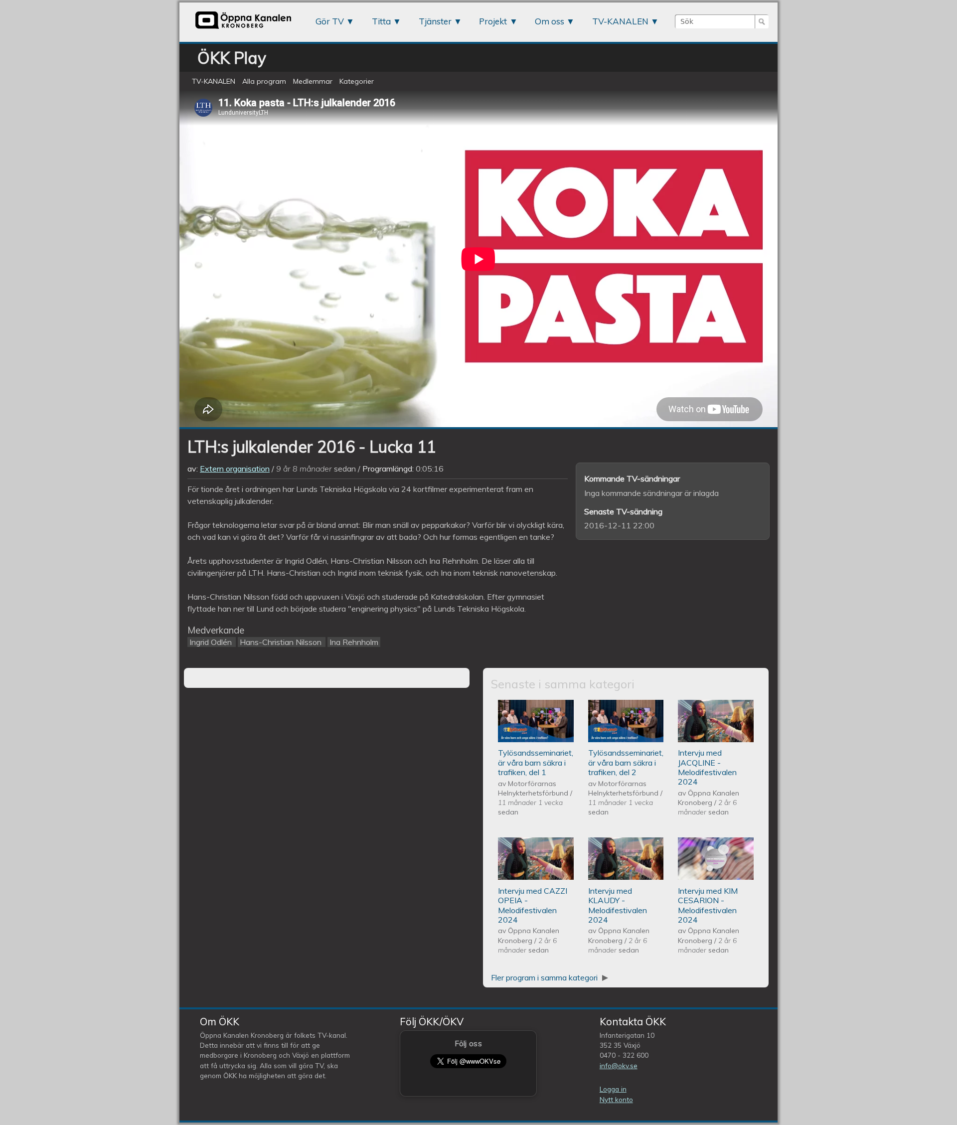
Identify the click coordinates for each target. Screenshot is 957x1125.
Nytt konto (616, 1099)
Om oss (549, 21)
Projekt (493, 21)
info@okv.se (619, 1065)
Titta (381, 21)
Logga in (613, 1089)
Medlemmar (312, 81)
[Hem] (243, 28)
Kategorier (356, 81)
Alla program (264, 81)
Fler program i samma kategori (545, 977)
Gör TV (330, 21)
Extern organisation (235, 469)
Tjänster (435, 21)
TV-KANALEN (620, 21)
